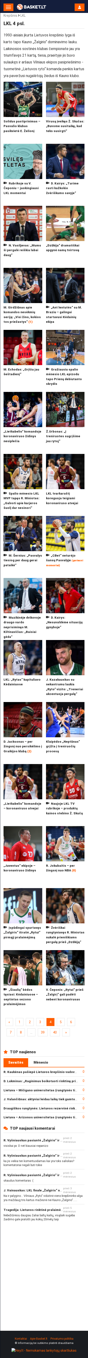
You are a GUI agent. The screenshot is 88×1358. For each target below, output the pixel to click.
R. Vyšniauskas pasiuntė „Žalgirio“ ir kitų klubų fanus (44, 1140)
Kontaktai (21, 1338)
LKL (23, 15)
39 (43, 1032)
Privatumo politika (61, 1338)
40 (55, 1032)
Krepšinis (10, 15)
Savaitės (15, 1062)
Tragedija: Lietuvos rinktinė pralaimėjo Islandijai (41, 1210)
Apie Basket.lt (38, 1338)
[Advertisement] (44, 1272)
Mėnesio (41, 1062)
